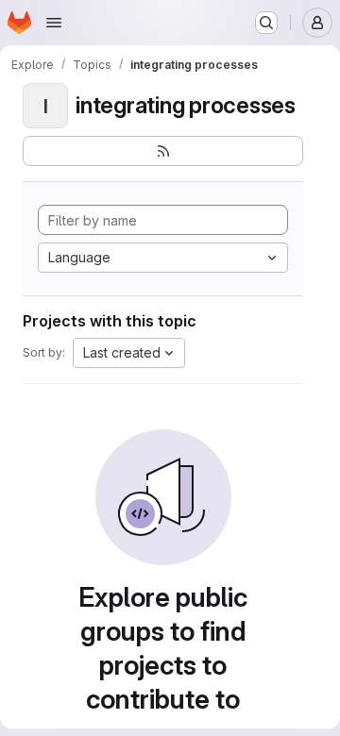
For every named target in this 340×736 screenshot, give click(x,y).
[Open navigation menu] (54, 23)
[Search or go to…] (266, 22)
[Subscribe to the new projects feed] (163, 151)
